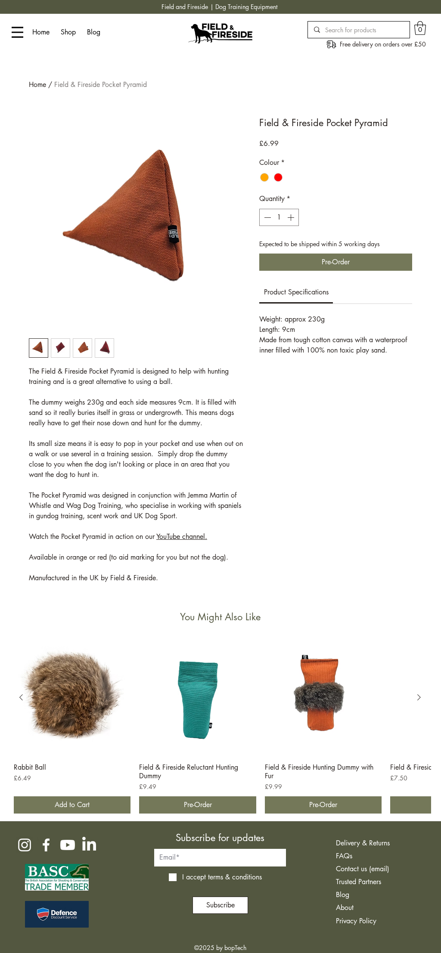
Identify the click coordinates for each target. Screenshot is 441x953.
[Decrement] (267, 217)
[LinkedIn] (89, 845)
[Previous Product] (21, 697)
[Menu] (17, 32)
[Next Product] (419, 697)
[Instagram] (24, 845)
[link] (296, 292)
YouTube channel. (181, 536)
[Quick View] (72, 698)
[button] (420, 28)
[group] (220, 726)
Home (37, 84)
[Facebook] (46, 845)
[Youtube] (67, 845)
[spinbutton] (279, 217)
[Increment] (292, 217)
